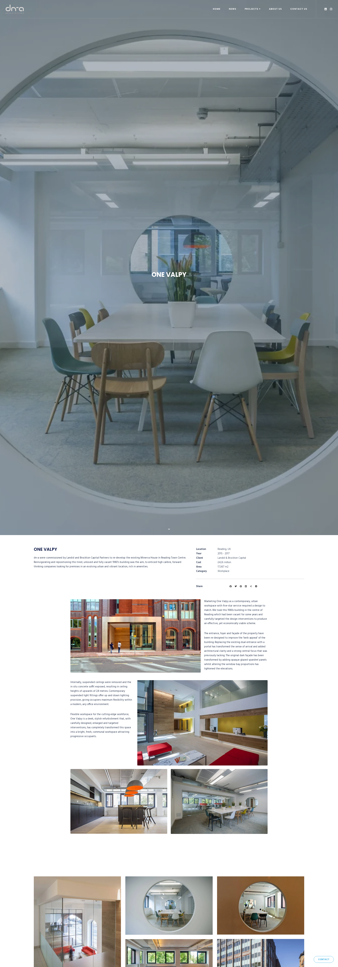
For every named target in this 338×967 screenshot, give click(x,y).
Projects (251, 8)
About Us (275, 8)
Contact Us (298, 8)
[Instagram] (331, 9)
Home (216, 8)
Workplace (223, 571)
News (232, 8)
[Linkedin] (325, 9)
